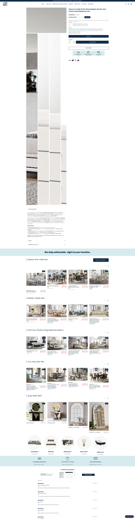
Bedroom (70, 355)
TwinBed (49, 355)
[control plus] (74, 42)
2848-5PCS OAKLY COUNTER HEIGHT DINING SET (73, 287)
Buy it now (88, 48)
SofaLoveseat (50, 323)
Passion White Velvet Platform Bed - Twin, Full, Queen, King (52, 352)
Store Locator (130, 516)
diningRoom (28, 390)
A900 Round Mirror (51, 422)
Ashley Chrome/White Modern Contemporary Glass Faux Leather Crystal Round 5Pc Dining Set (32, 388)
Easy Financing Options (95, 461)
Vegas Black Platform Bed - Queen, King (31, 351)
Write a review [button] (88, 474)
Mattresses (100, 452)
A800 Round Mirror (30, 422)
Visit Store (89, 36)
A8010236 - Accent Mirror (73, 427)
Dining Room (67, 451)
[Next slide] (108, 266)
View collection (35, 453)
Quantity (71, 39)
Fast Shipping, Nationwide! (39, 461)
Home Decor (84, 451)
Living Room (34, 451)
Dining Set (91, 289)
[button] (43, 4)
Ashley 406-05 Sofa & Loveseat (73, 319)
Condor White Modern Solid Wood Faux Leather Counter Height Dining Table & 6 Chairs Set (53, 386)
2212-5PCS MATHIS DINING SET (53, 286)
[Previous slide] (105, 266)
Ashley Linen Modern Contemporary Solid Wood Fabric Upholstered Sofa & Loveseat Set (53, 320)
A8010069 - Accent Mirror (95, 432)
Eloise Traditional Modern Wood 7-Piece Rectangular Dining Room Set (95, 386)
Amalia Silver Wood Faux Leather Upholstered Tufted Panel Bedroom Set (94, 352)
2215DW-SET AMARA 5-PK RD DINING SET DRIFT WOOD (95, 287)
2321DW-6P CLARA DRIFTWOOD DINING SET (31, 291)
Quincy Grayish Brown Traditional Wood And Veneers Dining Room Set (73, 385)
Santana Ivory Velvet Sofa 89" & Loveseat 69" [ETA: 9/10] (31, 320)
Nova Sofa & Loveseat (30, 322)
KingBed (27, 353)
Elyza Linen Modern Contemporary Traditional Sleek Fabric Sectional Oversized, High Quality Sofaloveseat (94, 321)
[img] (41, 483)
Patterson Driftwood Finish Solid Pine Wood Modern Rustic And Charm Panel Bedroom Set (74, 352)
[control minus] (70, 42)
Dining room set (50, 288)
